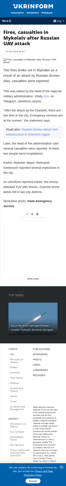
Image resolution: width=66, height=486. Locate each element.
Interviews (40, 354)
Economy (15, 372)
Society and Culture (16, 389)
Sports (13, 396)
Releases (39, 375)
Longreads (40, 370)
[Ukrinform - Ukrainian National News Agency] (33, 6)
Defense (14, 383)
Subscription (17, 12)
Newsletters (33, 12)
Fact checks (16, 377)
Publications (41, 349)
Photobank (46, 12)
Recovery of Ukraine (16, 360)
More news (33, 279)
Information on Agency (18, 425)
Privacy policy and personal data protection (19, 453)
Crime (13, 401)
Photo (37, 359)
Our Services (17, 445)
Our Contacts (17, 431)
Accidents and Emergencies (17, 408)
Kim (46, 96)
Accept (33, 481)
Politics (14, 367)
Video (36, 364)
